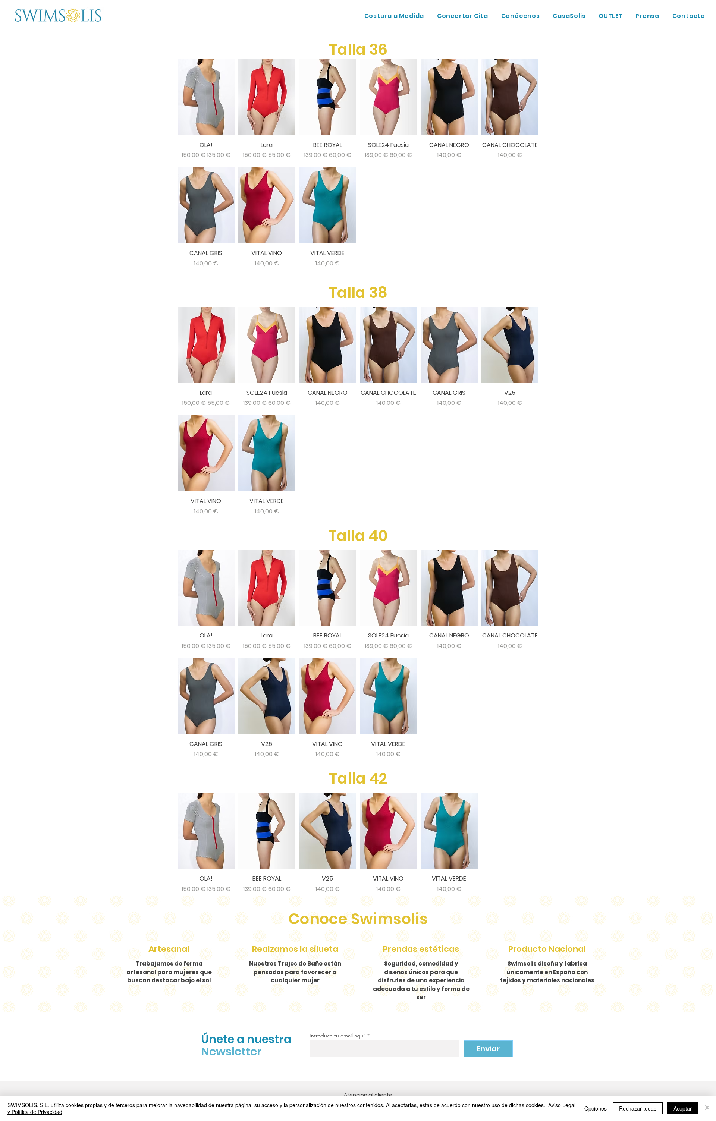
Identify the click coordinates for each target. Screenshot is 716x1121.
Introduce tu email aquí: (338, 1035)
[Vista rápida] (206, 97)
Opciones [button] (595, 1108)
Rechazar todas (637, 1108)
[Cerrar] (707, 1108)
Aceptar (682, 1108)
